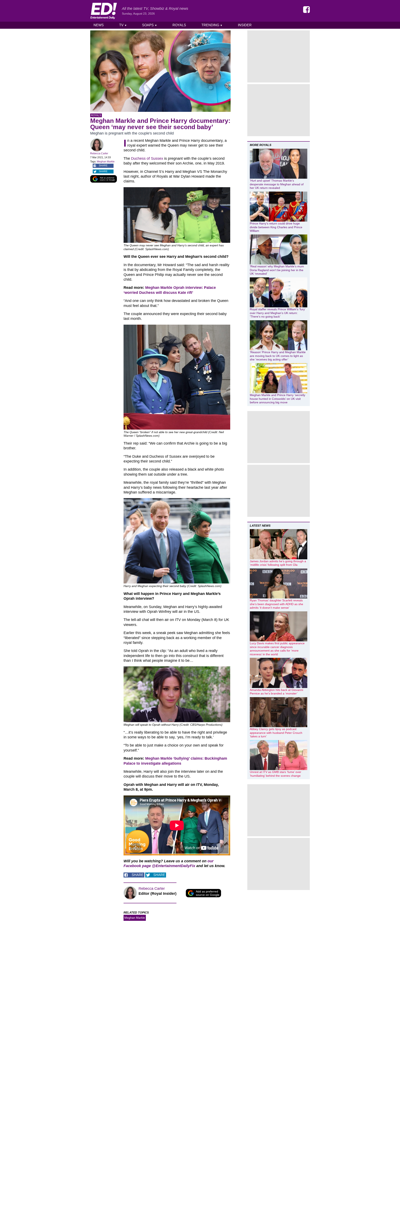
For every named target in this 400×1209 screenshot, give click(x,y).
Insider (245, 25)
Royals (179, 25)
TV (123, 25)
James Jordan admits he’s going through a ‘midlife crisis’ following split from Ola (278, 563)
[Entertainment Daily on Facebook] (306, 9)
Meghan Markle (106, 161)
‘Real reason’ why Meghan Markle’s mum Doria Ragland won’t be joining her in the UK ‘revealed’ (277, 270)
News (99, 25)
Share (103, 165)
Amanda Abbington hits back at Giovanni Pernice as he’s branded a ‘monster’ (276, 691)
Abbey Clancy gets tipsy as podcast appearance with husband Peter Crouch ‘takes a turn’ (276, 732)
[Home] (103, 11)
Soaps (149, 25)
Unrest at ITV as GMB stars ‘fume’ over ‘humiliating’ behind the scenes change (275, 773)
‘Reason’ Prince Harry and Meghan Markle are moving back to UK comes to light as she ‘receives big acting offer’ (278, 355)
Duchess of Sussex (147, 158)
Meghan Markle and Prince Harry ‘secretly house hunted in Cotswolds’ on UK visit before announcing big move (277, 398)
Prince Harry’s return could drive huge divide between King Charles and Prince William (276, 227)
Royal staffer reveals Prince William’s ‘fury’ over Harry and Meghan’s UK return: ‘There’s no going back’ (277, 313)
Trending (211, 25)
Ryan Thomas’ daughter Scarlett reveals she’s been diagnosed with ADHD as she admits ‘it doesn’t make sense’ (276, 604)
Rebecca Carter (99, 153)
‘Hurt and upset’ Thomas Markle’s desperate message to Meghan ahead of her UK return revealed (277, 184)
